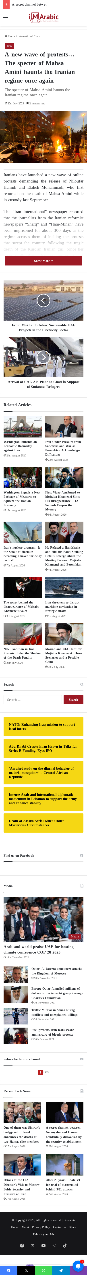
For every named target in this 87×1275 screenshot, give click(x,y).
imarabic (70, 1220)
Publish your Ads (43, 1234)
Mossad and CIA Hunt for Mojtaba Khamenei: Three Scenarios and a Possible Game (63, 655)
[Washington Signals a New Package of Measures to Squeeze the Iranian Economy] (23, 477)
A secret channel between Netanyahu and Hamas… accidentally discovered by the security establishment (64, 1135)
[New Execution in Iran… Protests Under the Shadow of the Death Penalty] (23, 634)
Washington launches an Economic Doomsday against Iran (20, 446)
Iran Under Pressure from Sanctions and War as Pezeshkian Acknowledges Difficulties (63, 448)
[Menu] (5, 19)
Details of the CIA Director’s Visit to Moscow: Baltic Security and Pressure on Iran (22, 1187)
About (25, 1227)
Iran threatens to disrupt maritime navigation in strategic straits (62, 606)
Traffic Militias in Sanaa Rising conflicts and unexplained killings (54, 1012)
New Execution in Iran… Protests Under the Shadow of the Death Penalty (22, 653)
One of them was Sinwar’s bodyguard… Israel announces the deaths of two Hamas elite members (22, 1135)
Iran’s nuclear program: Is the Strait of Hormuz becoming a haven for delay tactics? (23, 554)
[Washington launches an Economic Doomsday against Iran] (23, 426)
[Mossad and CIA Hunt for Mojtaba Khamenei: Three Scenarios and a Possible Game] (64, 634)
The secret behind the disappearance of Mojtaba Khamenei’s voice (21, 606)
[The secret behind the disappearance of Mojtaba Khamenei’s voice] (23, 587)
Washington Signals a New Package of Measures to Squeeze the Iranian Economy (22, 498)
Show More (42, 261)
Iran (37, 36)
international (25, 36)
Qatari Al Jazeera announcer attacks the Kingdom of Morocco (56, 971)
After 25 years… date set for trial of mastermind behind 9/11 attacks (63, 1184)
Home (11, 36)
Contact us (59, 1227)
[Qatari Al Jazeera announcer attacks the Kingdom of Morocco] (16, 974)
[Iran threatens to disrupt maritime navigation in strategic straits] (64, 587)
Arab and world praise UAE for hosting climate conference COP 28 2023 (39, 949)
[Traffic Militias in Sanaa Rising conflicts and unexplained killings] (16, 1016)
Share (72, 1227)
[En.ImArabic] (43, 17)
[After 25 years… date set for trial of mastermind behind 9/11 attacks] (64, 1164)
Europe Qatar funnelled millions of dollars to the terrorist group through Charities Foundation (57, 993)
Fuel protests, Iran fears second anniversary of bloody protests (53, 1032)
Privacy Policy (41, 1227)
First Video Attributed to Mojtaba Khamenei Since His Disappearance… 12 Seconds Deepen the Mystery (62, 500)
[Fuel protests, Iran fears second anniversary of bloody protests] (16, 1036)
